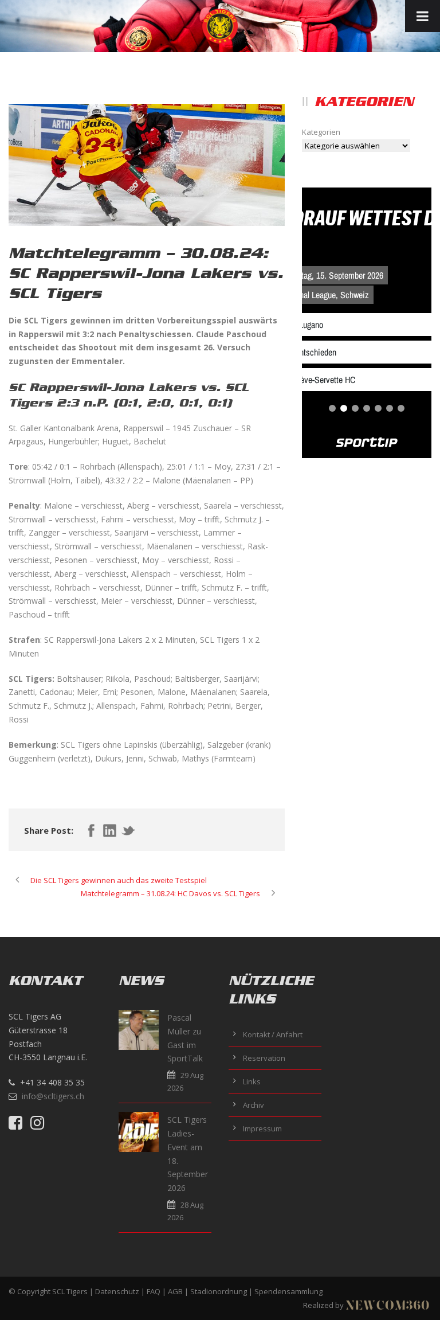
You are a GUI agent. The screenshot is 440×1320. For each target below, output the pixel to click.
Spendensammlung (288, 1291)
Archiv (253, 1105)
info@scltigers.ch (53, 1096)
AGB (175, 1291)
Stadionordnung (218, 1291)
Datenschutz (117, 1291)
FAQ (153, 1291)
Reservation (264, 1058)
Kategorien (321, 132)
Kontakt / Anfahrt (272, 1034)
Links (252, 1081)
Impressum (262, 1128)
